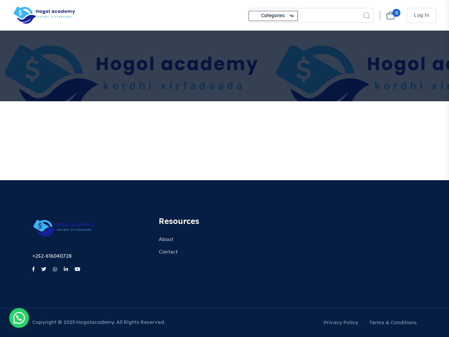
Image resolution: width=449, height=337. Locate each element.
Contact (168, 252)
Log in (421, 15)
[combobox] (273, 16)
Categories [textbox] (273, 15)
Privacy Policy (341, 322)
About (166, 239)
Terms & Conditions (393, 322)
